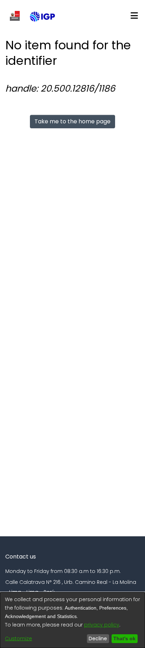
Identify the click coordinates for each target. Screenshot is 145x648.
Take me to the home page (72, 121)
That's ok (123, 638)
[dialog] (72, 620)
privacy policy (101, 624)
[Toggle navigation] (134, 15)
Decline (96, 638)
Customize (18, 638)
